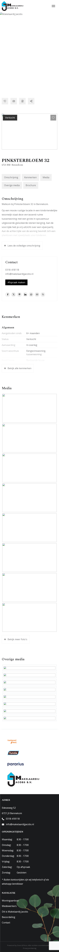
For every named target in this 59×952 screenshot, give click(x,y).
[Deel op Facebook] (7, 294)
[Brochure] (22, 101)
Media (46, 177)
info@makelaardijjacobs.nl (19, 273)
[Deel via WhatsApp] (31, 294)
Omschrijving (11, 177)
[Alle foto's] (13, 101)
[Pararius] (15, 764)
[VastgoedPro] (12, 741)
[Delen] (31, 101)
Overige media (12, 185)
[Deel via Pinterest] (19, 294)
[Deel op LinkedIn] (25, 294)
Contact (6, 922)
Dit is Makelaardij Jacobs (15, 911)
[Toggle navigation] (53, 6)
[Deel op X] (13, 294)
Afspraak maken (16, 282)
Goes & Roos (22, 945)
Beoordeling (8, 917)
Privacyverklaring (29, 948)
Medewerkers (9, 906)
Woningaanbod (10, 900)
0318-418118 (12, 269)
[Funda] (13, 753)
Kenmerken (30, 177)
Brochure (31, 185)
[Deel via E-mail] (37, 294)
